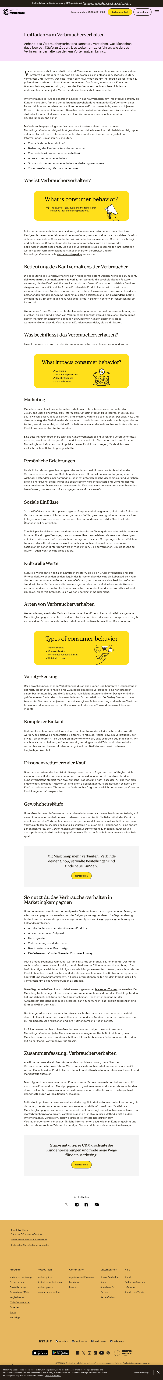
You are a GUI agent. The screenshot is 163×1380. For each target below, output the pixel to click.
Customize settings (141, 1373)
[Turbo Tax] (62, 1341)
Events (72, 1287)
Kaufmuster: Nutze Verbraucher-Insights (30, 1245)
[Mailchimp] (117, 1341)
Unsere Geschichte (109, 1277)
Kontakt (128, 1277)
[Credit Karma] (79, 1341)
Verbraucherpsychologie (77, 102)
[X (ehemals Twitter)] (83, 1352)
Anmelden (142, 12)
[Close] (158, 1372)
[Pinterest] (108, 1352)
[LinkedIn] (95, 1352)
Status (13, 1312)
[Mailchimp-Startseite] (14, 12)
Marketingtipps (45, 1277)
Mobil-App (15, 1317)
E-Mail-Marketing (18, 1287)
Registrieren (81, 875)
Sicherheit (14, 1307)
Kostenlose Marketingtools (50, 1282)
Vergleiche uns (17, 1297)
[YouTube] (101, 1352)
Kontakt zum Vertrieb (135, 1292)
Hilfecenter (130, 1287)
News (103, 1282)
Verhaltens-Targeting (69, 254)
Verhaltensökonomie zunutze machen (29, 1239)
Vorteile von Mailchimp (21, 1277)
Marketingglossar (46, 1287)
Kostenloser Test (120, 12)
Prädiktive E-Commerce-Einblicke (26, 1234)
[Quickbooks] (98, 1341)
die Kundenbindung (122, 294)
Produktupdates (17, 1282)
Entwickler (74, 1282)
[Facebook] (78, 1352)
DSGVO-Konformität (20, 1302)
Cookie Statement (53, 1375)
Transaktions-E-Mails (19, 1292)
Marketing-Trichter (106, 989)
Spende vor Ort (107, 1287)
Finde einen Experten (135, 1282)
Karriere (104, 1292)
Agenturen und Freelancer (81, 1277)
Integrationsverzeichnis (49, 1292)
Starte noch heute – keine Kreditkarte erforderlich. (107, 3)
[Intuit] (45, 1341)
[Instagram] (89, 1352)
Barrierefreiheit (107, 1297)
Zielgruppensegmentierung (113, 918)
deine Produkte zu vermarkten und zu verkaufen (53, 279)
